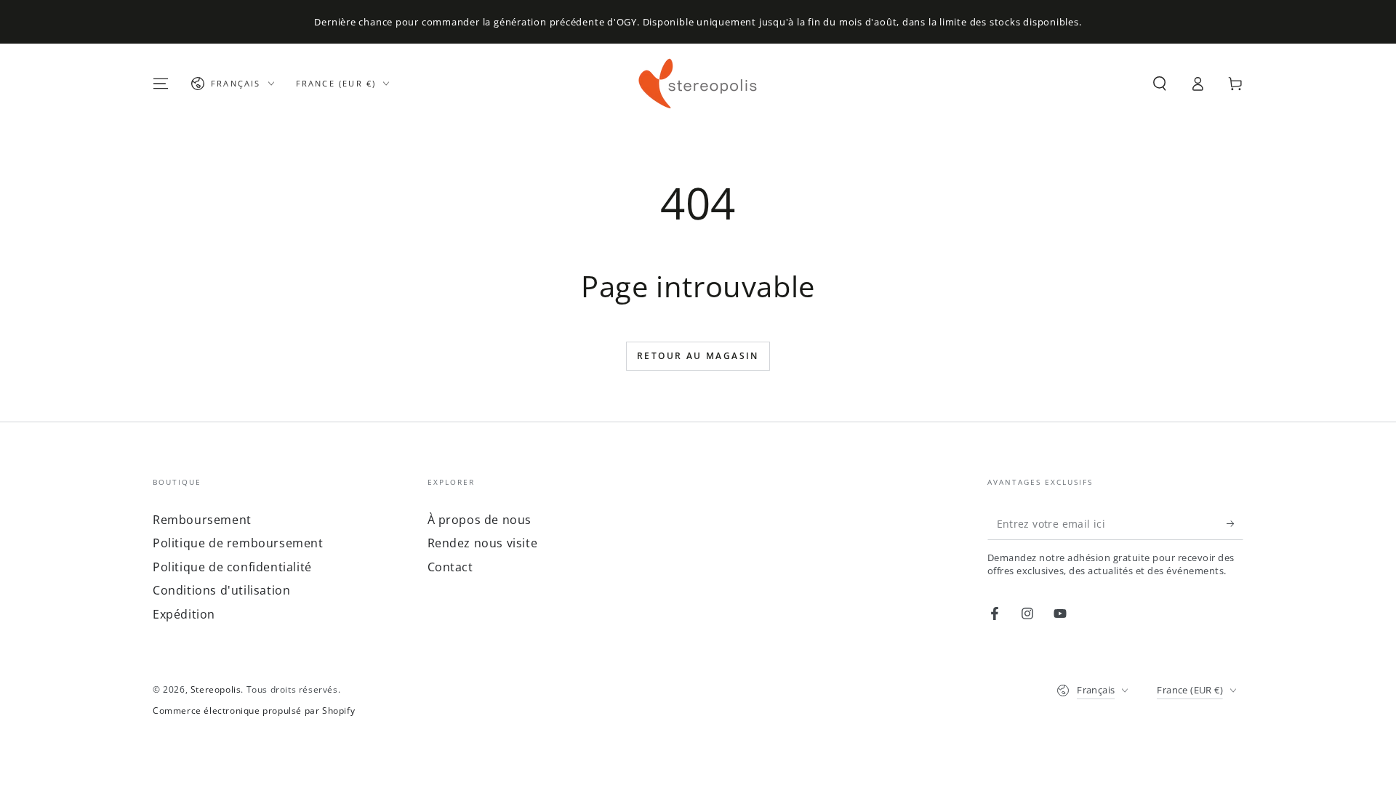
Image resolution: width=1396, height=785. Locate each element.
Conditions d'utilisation (221, 590)
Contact (450, 567)
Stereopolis (215, 689)
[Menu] (161, 84)
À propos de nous (480, 520)
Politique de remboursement (238, 543)
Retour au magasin (698, 356)
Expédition (184, 614)
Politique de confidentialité (232, 567)
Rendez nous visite (483, 543)
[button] (1160, 84)
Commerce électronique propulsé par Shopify (254, 711)
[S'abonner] (1235, 523)
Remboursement (202, 520)
